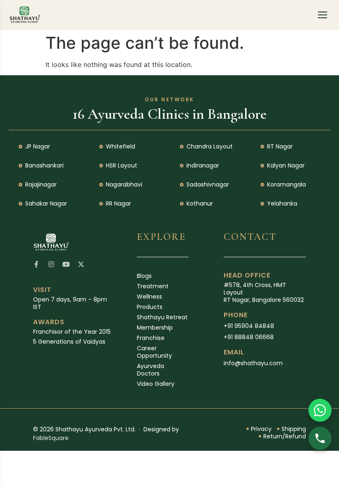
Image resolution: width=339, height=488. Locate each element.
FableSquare (51, 438)
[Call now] (320, 438)
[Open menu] (322, 15)
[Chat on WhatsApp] (320, 410)
